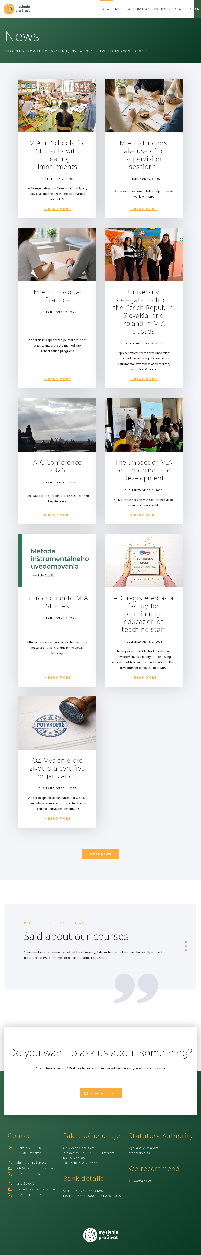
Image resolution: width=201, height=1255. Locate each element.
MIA (118, 9)
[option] (95, 954)
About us (183, 9)
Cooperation (138, 9)
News (107, 9)
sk (197, 9)
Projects (162, 9)
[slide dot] (186, 942)
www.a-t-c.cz (142, 1181)
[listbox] (95, 954)
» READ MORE (57, 209)
